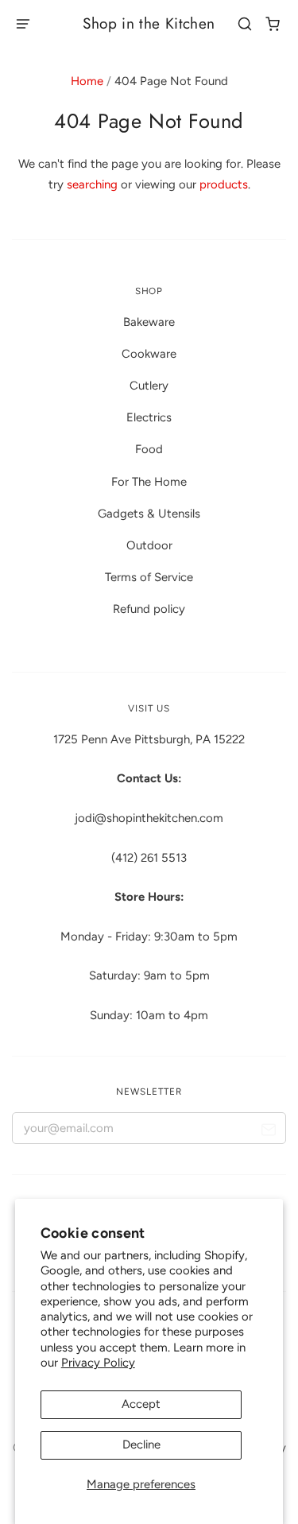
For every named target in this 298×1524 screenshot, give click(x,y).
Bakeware (149, 322)
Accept (141, 1404)
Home (87, 81)
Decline (141, 1444)
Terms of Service (149, 577)
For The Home (149, 482)
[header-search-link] (245, 24)
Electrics (149, 417)
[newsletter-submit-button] (268, 1131)
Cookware (149, 354)
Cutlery (149, 385)
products (223, 184)
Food (149, 449)
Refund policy (149, 609)
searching (92, 184)
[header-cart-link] (273, 24)
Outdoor (149, 545)
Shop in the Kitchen (149, 23)
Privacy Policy (98, 1362)
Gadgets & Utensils (149, 513)
